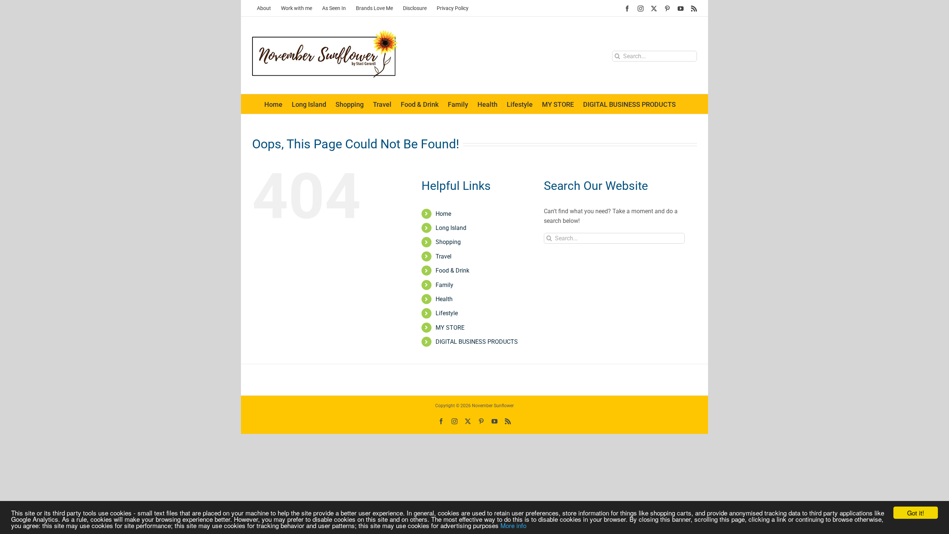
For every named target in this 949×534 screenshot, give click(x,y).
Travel (444, 256)
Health (444, 299)
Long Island (451, 227)
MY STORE (450, 327)
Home (443, 213)
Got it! (915, 512)
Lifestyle (447, 313)
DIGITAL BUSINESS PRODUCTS (477, 341)
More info (513, 525)
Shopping (448, 241)
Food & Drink (452, 270)
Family (444, 285)
